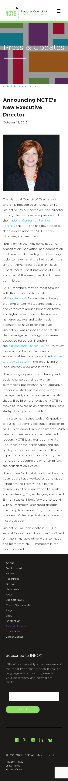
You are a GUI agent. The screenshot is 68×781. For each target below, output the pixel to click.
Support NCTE (15, 600)
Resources (12, 579)
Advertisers (13, 631)
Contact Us (13, 621)
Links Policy (13, 766)
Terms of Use (14, 769)
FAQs (9, 594)
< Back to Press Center (20, 86)
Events (10, 573)
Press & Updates (16, 626)
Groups (10, 584)
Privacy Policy (14, 762)
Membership (13, 589)
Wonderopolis (17, 298)
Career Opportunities (19, 605)
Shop (9, 615)
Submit (22, 709)
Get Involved (14, 568)
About (10, 563)
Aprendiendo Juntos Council (29, 345)
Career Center (14, 637)
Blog (9, 610)
